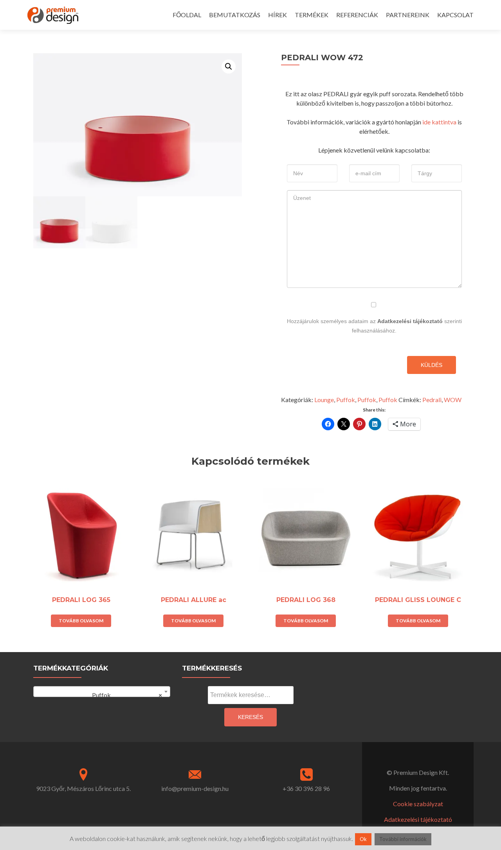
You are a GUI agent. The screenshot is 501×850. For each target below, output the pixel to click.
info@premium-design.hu (195, 788)
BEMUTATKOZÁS (234, 14)
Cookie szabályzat (418, 803)
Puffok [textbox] (123, 695)
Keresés (250, 717)
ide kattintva (439, 122)
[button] (229, 66)
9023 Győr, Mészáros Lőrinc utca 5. (83, 788)
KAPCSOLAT (455, 14)
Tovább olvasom (81, 621)
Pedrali (432, 399)
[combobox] (101, 691)
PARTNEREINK (407, 14)
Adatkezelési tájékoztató (410, 321)
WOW (452, 399)
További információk (403, 839)
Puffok (345, 399)
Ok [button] (363, 839)
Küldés (431, 365)
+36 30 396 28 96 (306, 788)
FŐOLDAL (187, 14)
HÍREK (277, 14)
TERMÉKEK (311, 14)
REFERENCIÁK (357, 14)
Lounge (324, 399)
